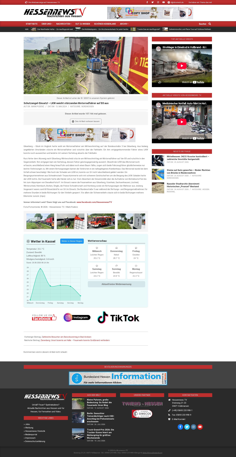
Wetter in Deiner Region (72, 241)
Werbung (29, 427)
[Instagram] (77, 317)
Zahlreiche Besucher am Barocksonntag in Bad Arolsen (66, 337)
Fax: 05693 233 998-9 (181, 415)
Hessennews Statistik (35, 431)
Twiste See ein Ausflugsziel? (125, 29)
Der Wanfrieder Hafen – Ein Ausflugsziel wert (32, 29)
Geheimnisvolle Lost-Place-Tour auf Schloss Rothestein (168, 29)
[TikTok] (118, 317)
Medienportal (31, 434)
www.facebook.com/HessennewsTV (94, 202)
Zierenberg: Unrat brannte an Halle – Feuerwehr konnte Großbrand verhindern (75, 340)
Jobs (27, 424)
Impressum (30, 438)
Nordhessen (88, 106)
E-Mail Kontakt (178, 419)
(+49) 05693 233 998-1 (182, 410)
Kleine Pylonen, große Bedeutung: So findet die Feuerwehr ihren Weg (99, 402)
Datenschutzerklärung (35, 441)
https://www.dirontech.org (152, 452)
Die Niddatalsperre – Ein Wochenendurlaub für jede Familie (82, 29)
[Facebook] (44, 317)
